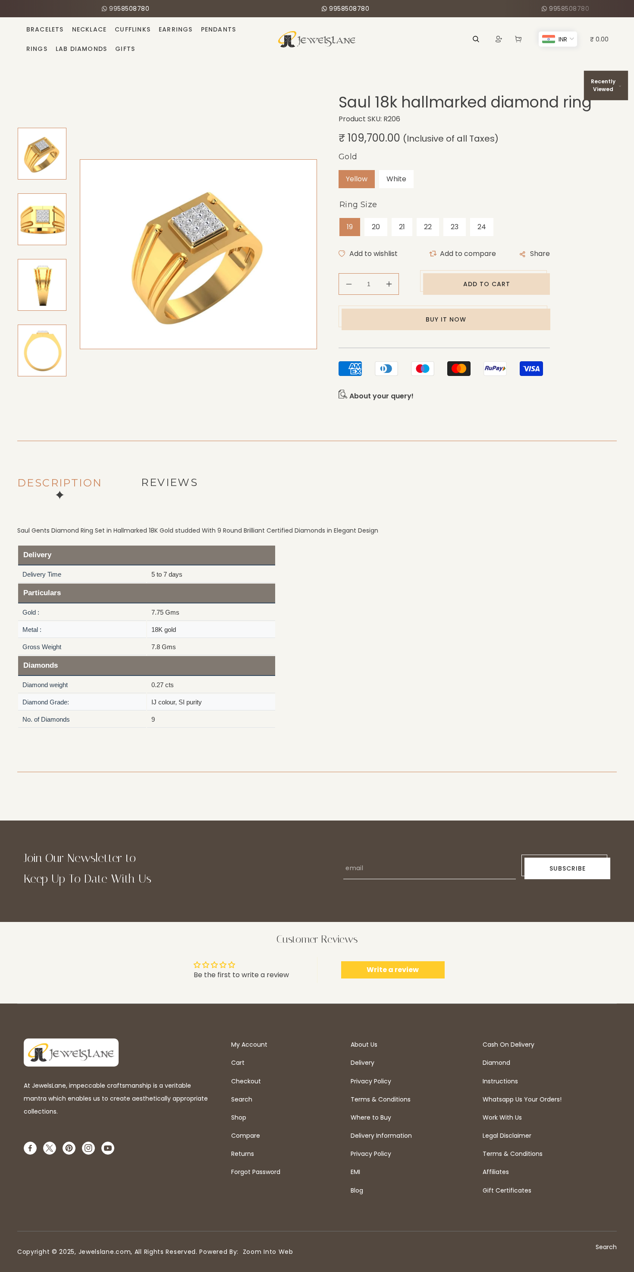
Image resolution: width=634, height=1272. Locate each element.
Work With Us (502, 1117)
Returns (242, 1153)
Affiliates (496, 1172)
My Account (249, 1044)
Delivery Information (381, 1135)
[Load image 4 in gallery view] (42, 350)
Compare (245, 1135)
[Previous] (37, 117)
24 (481, 227)
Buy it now (446, 319)
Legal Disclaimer (507, 1135)
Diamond (496, 1062)
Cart (238, 1062)
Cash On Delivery (508, 1044)
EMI (355, 1172)
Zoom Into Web (266, 1251)
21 (402, 227)
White (396, 179)
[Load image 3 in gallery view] (42, 285)
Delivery (362, 1062)
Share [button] (540, 254)
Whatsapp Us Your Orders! (522, 1099)
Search (241, 1099)
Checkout (246, 1081)
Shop (238, 1117)
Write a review (393, 970)
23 (454, 227)
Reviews (169, 482)
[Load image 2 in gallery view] (42, 219)
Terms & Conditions (381, 1099)
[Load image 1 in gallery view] (42, 154)
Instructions (500, 1081)
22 (428, 227)
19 (350, 227)
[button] (518, 39)
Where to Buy (371, 1117)
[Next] (37, 396)
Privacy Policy (371, 1081)
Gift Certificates (507, 1190)
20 (376, 227)
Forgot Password (255, 1172)
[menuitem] (45, 29)
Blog (357, 1190)
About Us (364, 1044)
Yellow (356, 179)
